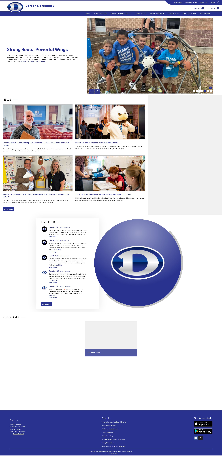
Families (212, 2)
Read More (52, 236)
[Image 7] (211, 91)
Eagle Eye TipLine (191, 2)
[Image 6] (208, 91)
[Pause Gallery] (210, 88)
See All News (8, 209)
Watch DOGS (205, 14)
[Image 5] (205, 91)
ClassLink (203, 2)
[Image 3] (200, 91)
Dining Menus (140, 14)
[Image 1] (194, 91)
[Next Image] (97, 91)
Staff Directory (189, 14)
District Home (177, 2)
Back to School (100, 14)
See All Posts (46, 304)
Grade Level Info (157, 14)
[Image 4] (202, 91)
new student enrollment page (32, 61)
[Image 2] (197, 91)
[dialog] (111, 339)
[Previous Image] (92, 91)
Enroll (87, 14)
